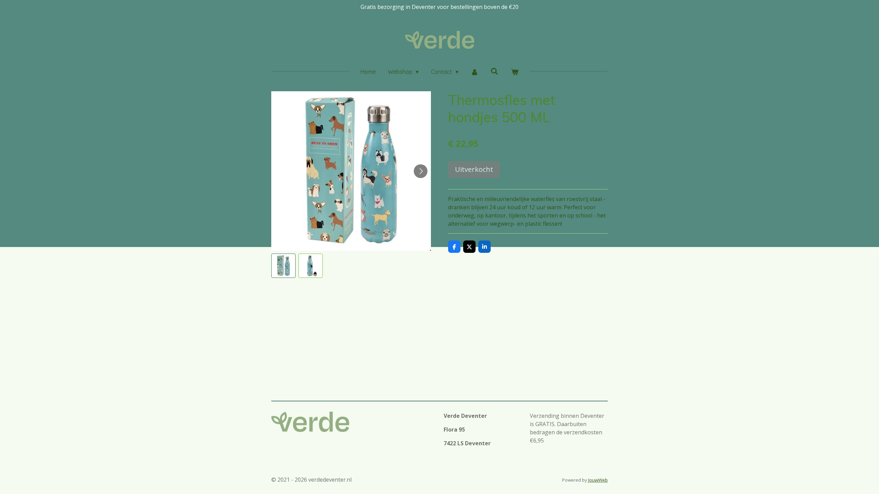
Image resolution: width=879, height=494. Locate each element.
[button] (283, 266)
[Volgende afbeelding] (420, 171)
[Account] (474, 72)
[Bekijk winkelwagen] (514, 72)
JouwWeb (598, 480)
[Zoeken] (494, 71)
